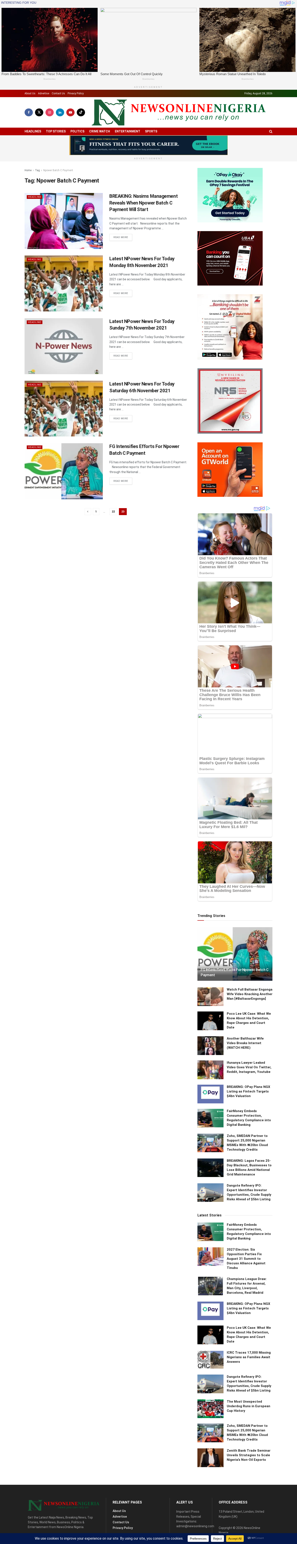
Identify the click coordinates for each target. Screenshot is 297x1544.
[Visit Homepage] (179, 112)
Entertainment (127, 131)
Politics (77, 131)
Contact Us (58, 93)
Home (28, 170)
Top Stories (56, 131)
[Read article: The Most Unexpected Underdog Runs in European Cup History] (210, 1408)
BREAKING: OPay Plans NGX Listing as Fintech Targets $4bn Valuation (248, 1091)
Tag (37, 170)
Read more (122, 237)
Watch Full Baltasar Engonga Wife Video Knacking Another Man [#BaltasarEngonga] (249, 994)
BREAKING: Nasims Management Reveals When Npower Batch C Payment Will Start (143, 202)
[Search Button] (270, 131)
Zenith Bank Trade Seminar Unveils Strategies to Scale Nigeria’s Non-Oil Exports (248, 1455)
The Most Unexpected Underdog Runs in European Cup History (248, 1406)
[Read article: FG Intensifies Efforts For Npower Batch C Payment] (64, 471)
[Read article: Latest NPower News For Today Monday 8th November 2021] (64, 283)
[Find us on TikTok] (81, 112)
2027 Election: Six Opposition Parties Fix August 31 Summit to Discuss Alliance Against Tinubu (246, 1259)
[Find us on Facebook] (29, 112)
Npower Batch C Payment (58, 170)
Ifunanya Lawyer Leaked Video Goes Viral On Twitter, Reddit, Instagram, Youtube (249, 1067)
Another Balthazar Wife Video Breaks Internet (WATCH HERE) (245, 1043)
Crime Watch (99, 131)
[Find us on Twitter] (39, 112)
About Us (30, 93)
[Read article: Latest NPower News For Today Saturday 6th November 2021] (64, 409)
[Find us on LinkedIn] (60, 112)
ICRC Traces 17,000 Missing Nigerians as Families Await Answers (249, 1357)
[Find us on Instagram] (49, 112)
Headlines (33, 131)
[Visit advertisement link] (148, 145)
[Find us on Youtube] (70, 112)
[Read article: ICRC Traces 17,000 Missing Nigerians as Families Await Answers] (210, 1359)
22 (113, 511)
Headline (34, 197)
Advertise (43, 93)
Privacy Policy (76, 93)
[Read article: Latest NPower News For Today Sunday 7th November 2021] (64, 346)
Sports (151, 131)
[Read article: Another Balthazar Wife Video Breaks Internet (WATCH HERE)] (210, 1045)
